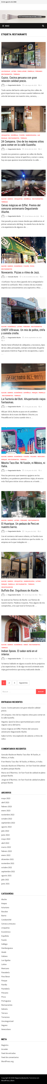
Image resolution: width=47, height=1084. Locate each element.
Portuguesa (6, 1001)
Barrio (10, 199)
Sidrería (4, 1009)
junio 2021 (5, 883)
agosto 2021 (6, 875)
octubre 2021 (6, 867)
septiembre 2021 (8, 871)
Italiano (33, 456)
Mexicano (41, 456)
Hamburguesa (31, 135)
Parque (34, 393)
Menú (7, 26)
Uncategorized (7, 587)
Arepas (4, 903)
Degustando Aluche (14, 85)
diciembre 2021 (7, 859)
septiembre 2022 (8, 822)
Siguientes (23, 683)
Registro (4, 1045)
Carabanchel (6, 919)
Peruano (38, 71)
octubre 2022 (6, 818)
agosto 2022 (6, 827)
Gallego (4, 944)
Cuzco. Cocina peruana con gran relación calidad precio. (19, 79)
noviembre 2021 (7, 863)
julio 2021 (5, 879)
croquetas (5, 135)
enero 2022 (5, 855)
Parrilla (31, 71)
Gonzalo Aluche (13, 277)
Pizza (32, 266)
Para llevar (21, 71)
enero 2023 (5, 810)
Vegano (4, 1025)
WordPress (5, 1080)
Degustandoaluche (22, 1078)
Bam (12, 1080)
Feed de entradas (8, 1053)
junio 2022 (5, 835)
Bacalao (4, 911)
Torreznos (5, 1017)
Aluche (3, 199)
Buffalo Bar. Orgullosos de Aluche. (20, 590)
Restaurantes (6, 74)
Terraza (16, 74)
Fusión (21, 135)
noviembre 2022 (7, 814)
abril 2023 (5, 802)
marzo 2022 (6, 847)
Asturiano (5, 907)
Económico (18, 266)
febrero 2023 (6, 806)
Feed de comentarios (10, 1057)
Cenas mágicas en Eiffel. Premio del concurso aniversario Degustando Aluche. (20, 208)
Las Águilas (5, 71)
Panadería (5, 972)
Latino (13, 71)
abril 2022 (5, 843)
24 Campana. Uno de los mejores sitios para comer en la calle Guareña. (22, 143)
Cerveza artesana (8, 923)
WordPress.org (7, 1061)
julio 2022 (5, 831)
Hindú (26, 645)
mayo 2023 (5, 798)
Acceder (4, 1049)
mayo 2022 (5, 839)
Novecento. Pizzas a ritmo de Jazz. (20, 272)
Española (14, 135)
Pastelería (5, 988)
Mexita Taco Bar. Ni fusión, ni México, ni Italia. (24, 761)
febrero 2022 (6, 851)
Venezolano (6, 1029)
